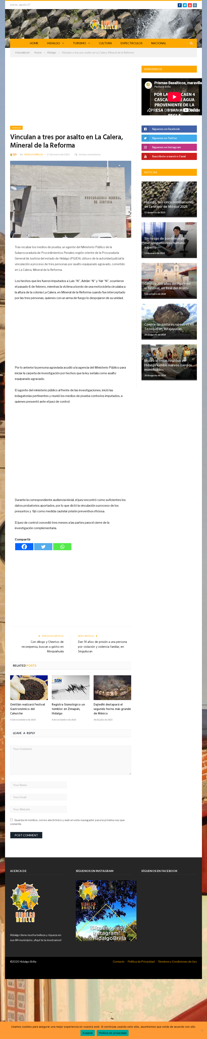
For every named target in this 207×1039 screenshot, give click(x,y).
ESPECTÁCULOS (132, 43)
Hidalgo (16, 128)
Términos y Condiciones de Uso (177, 961)
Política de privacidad (113, 1033)
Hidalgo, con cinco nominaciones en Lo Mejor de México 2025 (168, 205)
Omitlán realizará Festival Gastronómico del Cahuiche (27, 709)
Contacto (119, 961)
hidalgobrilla (33, 154)
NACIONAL (158, 43)
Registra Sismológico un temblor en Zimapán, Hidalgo (68, 709)
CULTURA (105, 43)
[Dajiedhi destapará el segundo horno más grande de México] (112, 687)
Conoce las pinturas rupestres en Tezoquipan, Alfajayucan (169, 327)
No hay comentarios (90, 154)
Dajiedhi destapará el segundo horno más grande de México (112, 709)
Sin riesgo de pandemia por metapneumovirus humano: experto (165, 243)
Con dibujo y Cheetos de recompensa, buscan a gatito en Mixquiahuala (43, 647)
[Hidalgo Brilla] (103, 23)
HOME (34, 43)
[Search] (191, 43)
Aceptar (87, 1033)
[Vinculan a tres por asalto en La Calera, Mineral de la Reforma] (70, 200)
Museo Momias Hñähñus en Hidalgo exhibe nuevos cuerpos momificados (168, 365)
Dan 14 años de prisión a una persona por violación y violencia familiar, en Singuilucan (102, 647)
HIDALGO (53, 43)
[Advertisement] (70, 95)
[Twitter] (43, 546)
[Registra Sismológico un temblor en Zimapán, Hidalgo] (70, 687)
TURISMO (79, 43)
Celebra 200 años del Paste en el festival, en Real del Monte (167, 286)
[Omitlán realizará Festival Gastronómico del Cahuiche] (29, 687)
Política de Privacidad (141, 961)
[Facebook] (24, 546)
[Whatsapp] (62, 546)
